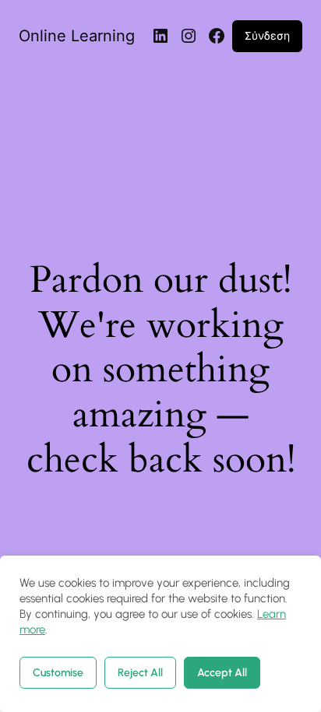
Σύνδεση (267, 35)
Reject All (140, 672)
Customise (58, 672)
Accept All (222, 672)
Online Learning (77, 35)
